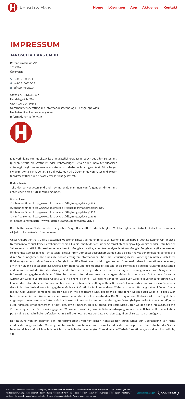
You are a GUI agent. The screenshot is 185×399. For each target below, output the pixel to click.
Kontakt (170, 7)
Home (98, 7)
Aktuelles (150, 7)
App (133, 7)
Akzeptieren (168, 392)
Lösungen (116, 7)
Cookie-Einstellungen (146, 392)
